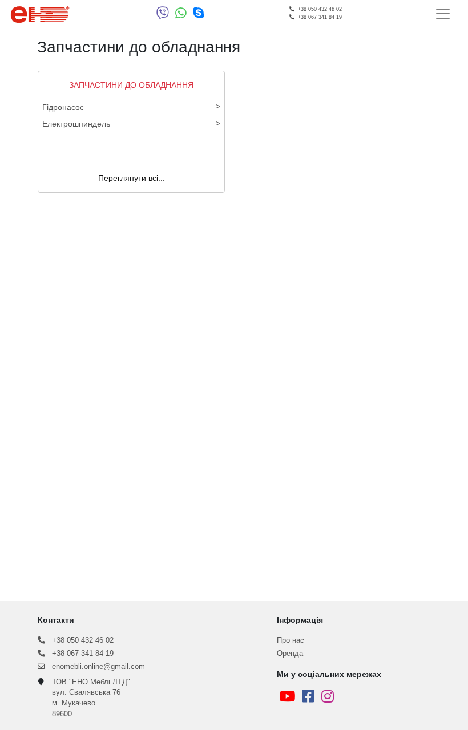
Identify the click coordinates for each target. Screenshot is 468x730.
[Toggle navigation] (443, 13)
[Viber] (165, 15)
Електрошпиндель (76, 123)
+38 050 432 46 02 (79, 640)
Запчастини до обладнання (131, 85)
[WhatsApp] (184, 15)
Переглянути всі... (131, 177)
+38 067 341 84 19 (79, 654)
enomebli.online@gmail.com (95, 667)
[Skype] (198, 15)
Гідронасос (63, 107)
